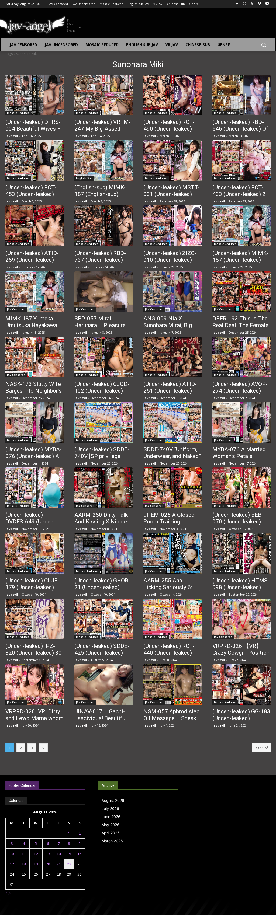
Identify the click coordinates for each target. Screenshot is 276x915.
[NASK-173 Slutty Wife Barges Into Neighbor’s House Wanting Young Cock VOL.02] (34, 357)
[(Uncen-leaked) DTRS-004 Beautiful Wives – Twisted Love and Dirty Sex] (34, 95)
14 (59, 853)
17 (12, 864)
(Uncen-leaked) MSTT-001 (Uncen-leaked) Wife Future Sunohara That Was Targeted (171, 197)
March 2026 (112, 841)
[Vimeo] (259, 4)
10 (12, 853)
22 (69, 864)
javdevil (11, 136)
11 (24, 853)
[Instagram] (245, 4)
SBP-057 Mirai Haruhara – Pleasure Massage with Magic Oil (100, 328)
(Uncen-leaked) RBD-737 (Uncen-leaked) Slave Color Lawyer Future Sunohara (100, 263)
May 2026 (110, 824)
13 (48, 853)
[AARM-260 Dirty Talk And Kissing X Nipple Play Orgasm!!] (103, 487)
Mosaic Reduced (18, 113)
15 (69, 853)
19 (36, 864)
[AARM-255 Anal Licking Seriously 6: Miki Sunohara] (172, 553)
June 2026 (111, 816)
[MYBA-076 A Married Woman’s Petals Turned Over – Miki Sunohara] (241, 422)
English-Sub (84, 178)
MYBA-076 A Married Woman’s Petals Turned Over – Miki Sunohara (239, 459)
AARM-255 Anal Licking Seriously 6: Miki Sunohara (167, 587)
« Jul (8, 892)
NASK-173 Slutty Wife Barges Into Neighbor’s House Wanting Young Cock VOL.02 (33, 394)
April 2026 (111, 832)
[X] (252, 4)
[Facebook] (237, 4)
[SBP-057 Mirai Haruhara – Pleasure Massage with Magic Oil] (103, 291)
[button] (263, 44)
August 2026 (113, 800)
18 (24, 864)
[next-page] (43, 747)
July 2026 (110, 808)
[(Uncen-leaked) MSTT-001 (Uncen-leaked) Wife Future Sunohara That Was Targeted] (172, 160)
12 (36, 853)
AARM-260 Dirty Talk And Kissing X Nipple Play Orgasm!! (101, 522)
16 (79, 853)
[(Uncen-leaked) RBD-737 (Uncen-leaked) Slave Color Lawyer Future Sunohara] (103, 225)
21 (59, 864)
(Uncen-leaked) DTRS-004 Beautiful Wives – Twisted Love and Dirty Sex (34, 132)
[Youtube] (267, 4)
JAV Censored (16, 309)
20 (48, 864)
